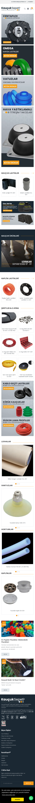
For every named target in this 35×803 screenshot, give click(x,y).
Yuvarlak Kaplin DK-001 (17, 610)
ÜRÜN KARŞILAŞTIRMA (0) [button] (19, 1)
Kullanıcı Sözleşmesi (6, 743)
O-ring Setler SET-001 (26, 352)
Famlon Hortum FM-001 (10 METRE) (17, 567)
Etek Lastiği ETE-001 (8, 193)
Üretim (3, 758)
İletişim (3, 760)
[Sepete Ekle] (4, 187)
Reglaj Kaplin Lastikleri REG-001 (9, 299)
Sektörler (3, 763)
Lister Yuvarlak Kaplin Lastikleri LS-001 (26, 299)
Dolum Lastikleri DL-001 (26, 193)
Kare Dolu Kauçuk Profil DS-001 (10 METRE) (9, 329)
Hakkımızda (4, 756)
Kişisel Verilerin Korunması (8, 745)
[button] (25, 7)
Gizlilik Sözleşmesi (6, 747)
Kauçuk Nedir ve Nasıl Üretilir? (13, 680)
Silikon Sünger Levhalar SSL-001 (17, 479)
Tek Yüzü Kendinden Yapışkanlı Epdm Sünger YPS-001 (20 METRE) (26, 376)
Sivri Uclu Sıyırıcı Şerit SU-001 (9, 375)
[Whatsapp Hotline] (31, 798)
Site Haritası (4, 765)
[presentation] (31, 173)
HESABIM (30, 1)
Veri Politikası (5, 734)
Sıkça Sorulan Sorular (7, 736)
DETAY (5, 654)
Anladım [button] (17, 799)
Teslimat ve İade (5, 738)
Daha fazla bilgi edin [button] (8, 795)
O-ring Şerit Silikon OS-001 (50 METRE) (9, 352)
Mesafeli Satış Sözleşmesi (8, 740)
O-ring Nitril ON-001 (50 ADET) (26, 329)
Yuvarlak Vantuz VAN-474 (17, 523)
